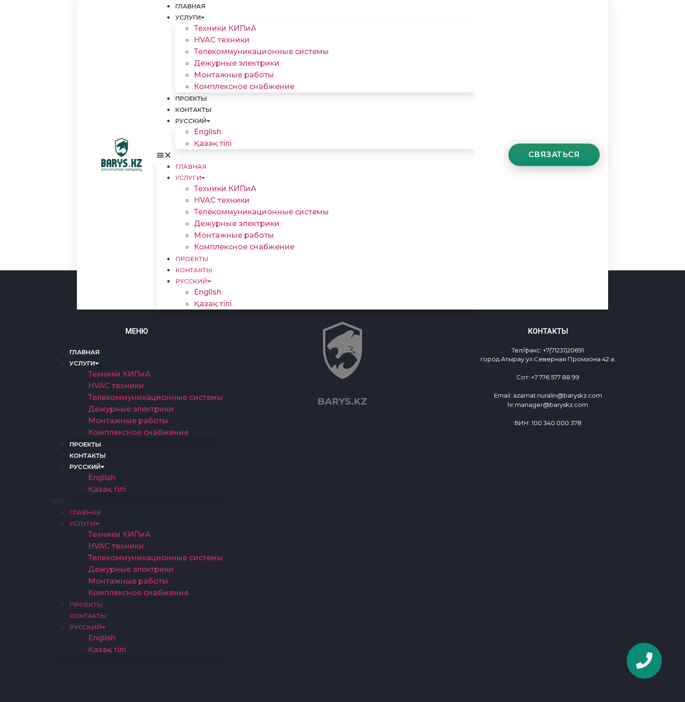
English (207, 131)
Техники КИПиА (225, 28)
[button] (316, 154)
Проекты (191, 98)
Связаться (554, 154)
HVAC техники (222, 39)
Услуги (188, 17)
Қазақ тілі (213, 143)
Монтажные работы (234, 74)
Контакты (193, 109)
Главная (190, 6)
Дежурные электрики (237, 63)
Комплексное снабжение (244, 86)
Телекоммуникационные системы (261, 51)
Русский (190, 120)
